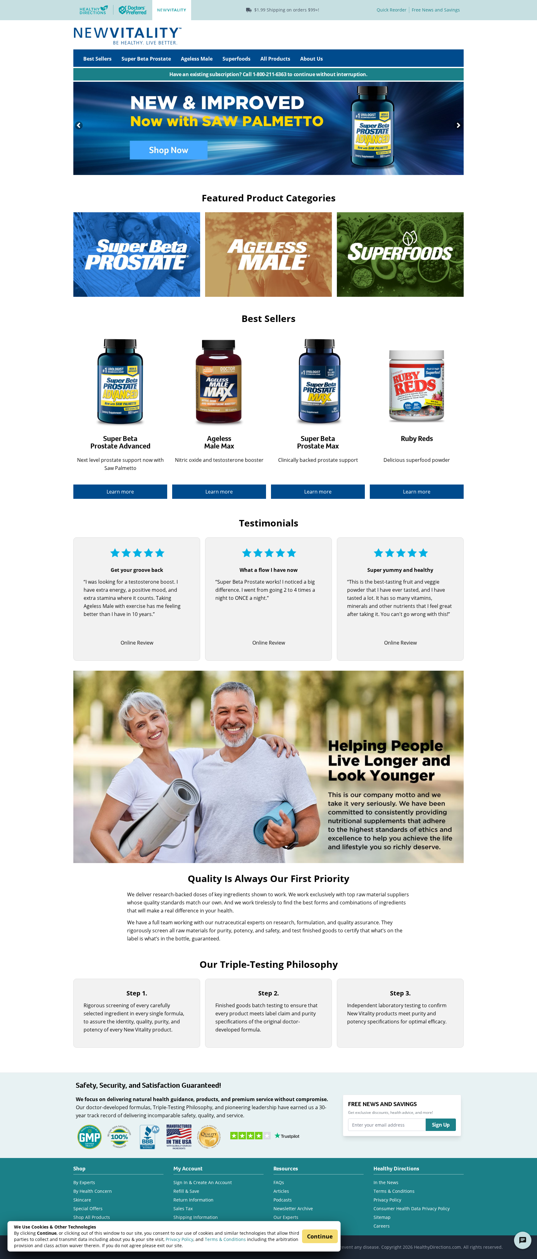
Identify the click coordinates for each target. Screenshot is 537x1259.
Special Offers (88, 1208)
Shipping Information (195, 1217)
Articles (281, 1191)
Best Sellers (97, 58)
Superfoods (236, 58)
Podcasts (282, 1200)
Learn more (120, 491)
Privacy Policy (179, 1239)
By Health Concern (92, 1191)
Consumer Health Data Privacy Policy (412, 1208)
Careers (382, 1226)
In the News (386, 1182)
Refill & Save (186, 1191)
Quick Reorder (391, 10)
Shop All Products (91, 1217)
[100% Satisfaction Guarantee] (119, 1136)
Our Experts (285, 1217)
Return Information (193, 1200)
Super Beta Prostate (146, 58)
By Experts (84, 1182)
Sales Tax (183, 1208)
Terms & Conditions (225, 1239)
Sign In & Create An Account (202, 1182)
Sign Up (441, 1124)
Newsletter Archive (293, 1208)
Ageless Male (197, 58)
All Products (275, 58)
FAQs (278, 1182)
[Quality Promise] (209, 1136)
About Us (311, 58)
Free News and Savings (436, 10)
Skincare (82, 1200)
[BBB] (149, 1136)
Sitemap (382, 1217)
